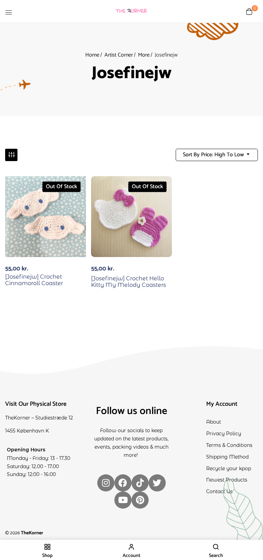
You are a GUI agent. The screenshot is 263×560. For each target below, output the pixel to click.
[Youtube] (123, 500)
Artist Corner (118, 55)
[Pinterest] (140, 500)
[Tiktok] (140, 482)
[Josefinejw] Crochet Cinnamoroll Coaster (34, 280)
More (144, 55)
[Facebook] (123, 482)
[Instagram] (105, 482)
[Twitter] (157, 482)
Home (92, 55)
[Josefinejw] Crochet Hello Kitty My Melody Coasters (128, 281)
